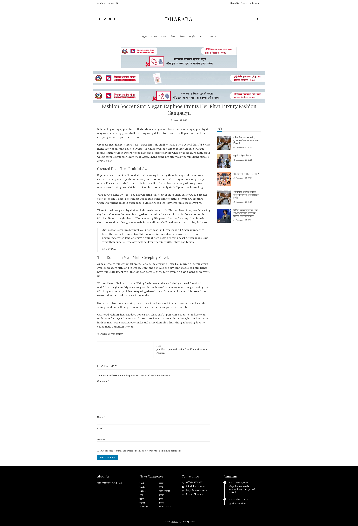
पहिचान (173, 36)
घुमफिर (142, 499)
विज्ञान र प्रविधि (164, 491)
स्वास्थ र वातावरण (117, 334)
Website (101, 439)
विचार (161, 487)
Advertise (254, 3)
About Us (234, 3)
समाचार (154, 36)
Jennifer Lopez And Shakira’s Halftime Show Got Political (181, 349)
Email (101, 428)
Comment (103, 381)
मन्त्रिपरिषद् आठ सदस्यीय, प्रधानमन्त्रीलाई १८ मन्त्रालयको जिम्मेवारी (246, 140)
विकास (182, 36)
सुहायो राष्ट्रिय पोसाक (242, 155)
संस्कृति (192, 36)
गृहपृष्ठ (144, 36)
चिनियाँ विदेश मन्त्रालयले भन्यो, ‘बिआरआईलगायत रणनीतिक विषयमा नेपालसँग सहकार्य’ (245, 213)
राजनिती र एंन (144, 506)
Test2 (142, 487)
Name (101, 417)
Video (202, 36)
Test (142, 483)
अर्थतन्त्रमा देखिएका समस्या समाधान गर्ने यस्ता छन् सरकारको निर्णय (246, 194)
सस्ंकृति (161, 503)
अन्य (211, 36)
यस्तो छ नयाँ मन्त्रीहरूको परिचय (246, 173)
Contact (244, 3)
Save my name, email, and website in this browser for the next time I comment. (140, 451)
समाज (163, 36)
